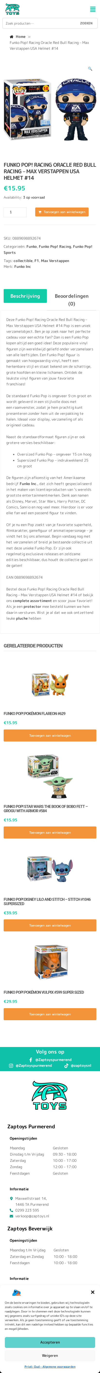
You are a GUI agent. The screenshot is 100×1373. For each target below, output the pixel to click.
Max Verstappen (55, 260)
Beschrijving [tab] (25, 295)
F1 (36, 260)
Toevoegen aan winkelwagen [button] (50, 735)
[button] (92, 1292)
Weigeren (50, 1355)
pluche (22, 618)
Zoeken (86, 23)
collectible (23, 260)
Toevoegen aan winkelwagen (64, 212)
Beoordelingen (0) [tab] (72, 299)
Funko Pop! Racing (55, 246)
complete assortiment (32, 600)
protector (32, 606)
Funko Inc (22, 266)
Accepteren (50, 1342)
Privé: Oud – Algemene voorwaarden (50, 1367)
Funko (31, 246)
